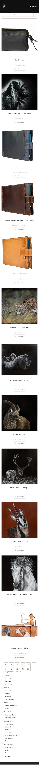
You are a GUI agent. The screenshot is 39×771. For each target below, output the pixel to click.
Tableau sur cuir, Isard (19, 541)
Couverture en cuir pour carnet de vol (19, 220)
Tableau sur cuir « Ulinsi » (19, 381)
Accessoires (9, 679)
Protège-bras (9, 684)
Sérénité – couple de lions (19, 327)
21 (23, 669)
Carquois (8, 682)
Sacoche (8, 753)
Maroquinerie (18, 65)
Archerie (7, 676)
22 (28, 669)
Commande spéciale (11, 706)
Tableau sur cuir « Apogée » (19, 488)
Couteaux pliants (10, 718)
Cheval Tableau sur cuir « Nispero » (19, 113)
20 (17, 669)
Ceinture (23, 653)
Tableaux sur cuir (19, 118)
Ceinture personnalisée (19, 648)
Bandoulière (9, 747)
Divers (6, 702)
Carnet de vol (23, 172)
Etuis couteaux (9, 712)
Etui (6, 750)
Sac (24, 65)
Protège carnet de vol (19, 167)
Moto (7, 708)
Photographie (8, 744)
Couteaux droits (10, 715)
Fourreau (8, 696)
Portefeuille (9, 738)
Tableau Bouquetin (19, 434)
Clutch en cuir (19, 60)
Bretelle (7, 694)
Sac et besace (9, 699)
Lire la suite (19, 69)
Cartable (8, 730)
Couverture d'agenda (12, 735)
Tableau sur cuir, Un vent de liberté (19, 595)
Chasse (6, 688)
